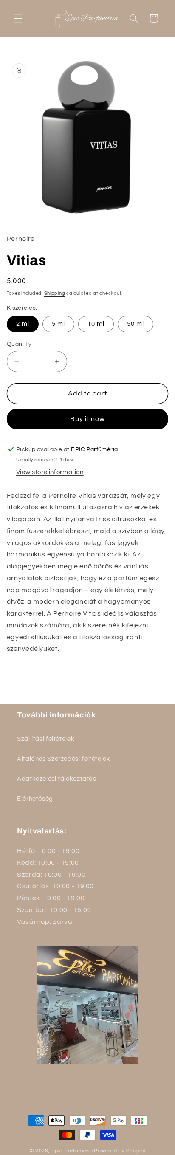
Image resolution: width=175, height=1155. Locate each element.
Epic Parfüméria (72, 1151)
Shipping (54, 293)
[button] (18, 18)
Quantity (19, 344)
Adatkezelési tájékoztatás (56, 779)
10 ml (96, 324)
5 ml (58, 324)
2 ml (22, 324)
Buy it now (87, 418)
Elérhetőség (35, 799)
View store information (50, 472)
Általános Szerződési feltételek (63, 759)
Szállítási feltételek (45, 739)
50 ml (135, 324)
